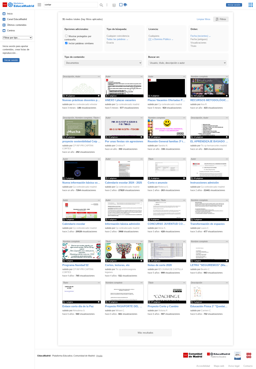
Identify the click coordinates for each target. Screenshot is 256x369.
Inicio (10, 13)
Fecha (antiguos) (199, 39)
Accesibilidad (203, 366)
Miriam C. (120, 311)
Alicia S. (162, 228)
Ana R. (204, 104)
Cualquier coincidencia (118, 36)
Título (193, 46)
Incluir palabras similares (81, 43)
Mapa (219, 366)
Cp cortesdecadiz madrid (127, 104)
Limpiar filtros (203, 19)
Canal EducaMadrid (17, 19)
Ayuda (99, 356)
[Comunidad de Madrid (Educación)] (192, 357)
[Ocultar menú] (39, 4)
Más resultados (145, 332)
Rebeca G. (163, 187)
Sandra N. (163, 146)
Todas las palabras (116, 39)
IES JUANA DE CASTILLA (170, 269)
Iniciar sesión (234, 5)
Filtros (223, 19)
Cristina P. (120, 146)
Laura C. (205, 228)
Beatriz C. (205, 269)
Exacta (110, 42)
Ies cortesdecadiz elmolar (85, 104)
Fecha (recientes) (199, 36)
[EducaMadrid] (218, 357)
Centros (11, 30)
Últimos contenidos (16, 25)
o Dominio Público (160, 39)
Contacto (248, 366)
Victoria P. (163, 311)
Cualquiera (154, 36)
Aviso (233, 366)
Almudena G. (79, 311)
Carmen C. (206, 311)
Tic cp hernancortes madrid (214, 146)
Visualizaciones (198, 42)
